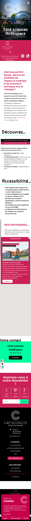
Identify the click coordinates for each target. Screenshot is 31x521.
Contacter (15, 358)
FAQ (15, 454)
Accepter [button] (25, 518)
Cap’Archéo (15, 468)
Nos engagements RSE (15, 448)
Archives (15, 491)
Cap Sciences (15, 445)
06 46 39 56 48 (15, 353)
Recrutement (15, 451)
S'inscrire (24, 401)
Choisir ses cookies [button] (15, 518)
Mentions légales (15, 493)
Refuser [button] (5, 518)
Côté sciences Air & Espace (15, 474)
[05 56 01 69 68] (27, 56)
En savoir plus (7, 514)
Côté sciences (15, 471)
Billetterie (7, 281)
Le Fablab (15, 476)
